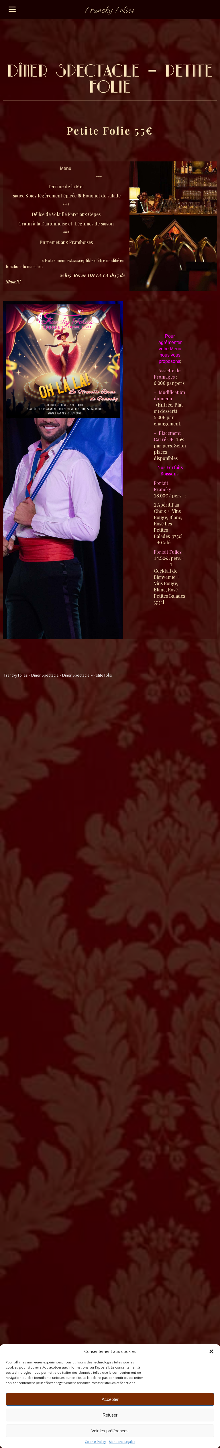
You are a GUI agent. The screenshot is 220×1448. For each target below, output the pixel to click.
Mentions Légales (122, 1442)
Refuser (110, 1415)
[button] (211, 1351)
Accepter (110, 1399)
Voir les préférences (110, 1430)
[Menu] (12, 9)
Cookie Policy (95, 1442)
